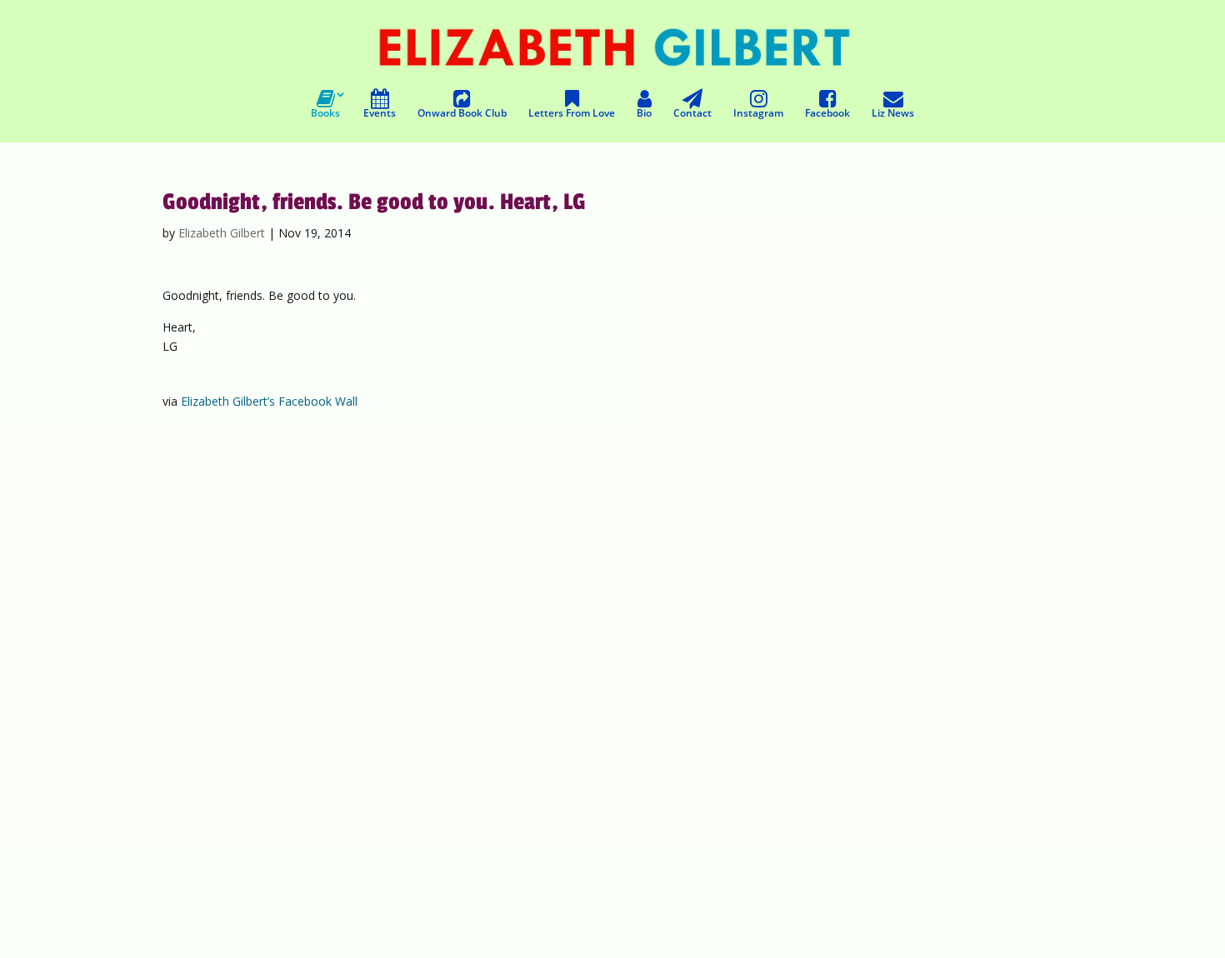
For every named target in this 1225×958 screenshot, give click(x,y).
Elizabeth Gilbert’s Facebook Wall (269, 401)
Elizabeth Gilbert (221, 233)
